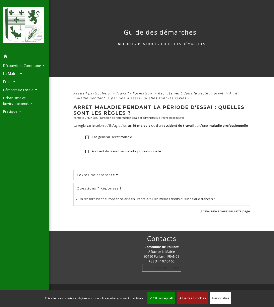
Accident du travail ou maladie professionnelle (123, 151)
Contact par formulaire (161, 267)
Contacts (161, 238)
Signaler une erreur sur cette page (224, 211)
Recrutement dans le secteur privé (191, 93)
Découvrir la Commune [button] (22, 65)
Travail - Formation (134, 93)
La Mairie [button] (11, 73)
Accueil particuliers (92, 93)
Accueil (126, 44)
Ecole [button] (7, 81)
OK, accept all (162, 298)
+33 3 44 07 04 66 (162, 261)
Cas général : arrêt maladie (108, 137)
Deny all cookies (194, 298)
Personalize (220, 298)
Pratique (147, 44)
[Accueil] (24, 26)
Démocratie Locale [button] (18, 89)
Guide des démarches (183, 44)
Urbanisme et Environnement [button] (16, 100)
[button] (24, 57)
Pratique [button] (10, 111)
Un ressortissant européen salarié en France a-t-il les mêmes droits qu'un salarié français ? (146, 199)
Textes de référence (96, 174)
